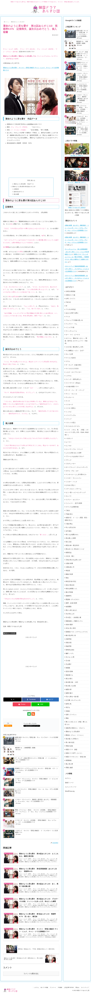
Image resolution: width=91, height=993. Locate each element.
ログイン (68, 778)
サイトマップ (85, 987)
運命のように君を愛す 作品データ (24, 184)
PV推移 (60, 987)
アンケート (53, 987)
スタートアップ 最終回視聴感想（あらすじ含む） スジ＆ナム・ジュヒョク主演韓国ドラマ (77, 268)
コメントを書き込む (31, 973)
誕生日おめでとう (19, 191)
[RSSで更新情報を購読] (33, 714)
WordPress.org (69, 791)
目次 (28, 180)
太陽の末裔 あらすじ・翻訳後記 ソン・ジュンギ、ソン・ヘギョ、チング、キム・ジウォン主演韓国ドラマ (77, 228)
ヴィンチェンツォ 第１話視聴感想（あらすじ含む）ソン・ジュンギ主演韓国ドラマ (77, 251)
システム (36, 987)
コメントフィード (70, 787)
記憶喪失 (16, 189)
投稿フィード (69, 782)
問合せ (77, 987)
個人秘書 (16, 194)
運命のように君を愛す (10, 633)
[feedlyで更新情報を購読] (29, 714)
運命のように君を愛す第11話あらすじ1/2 (23, 186)
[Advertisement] (31, 41)
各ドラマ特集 (44, 987)
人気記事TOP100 (69, 987)
